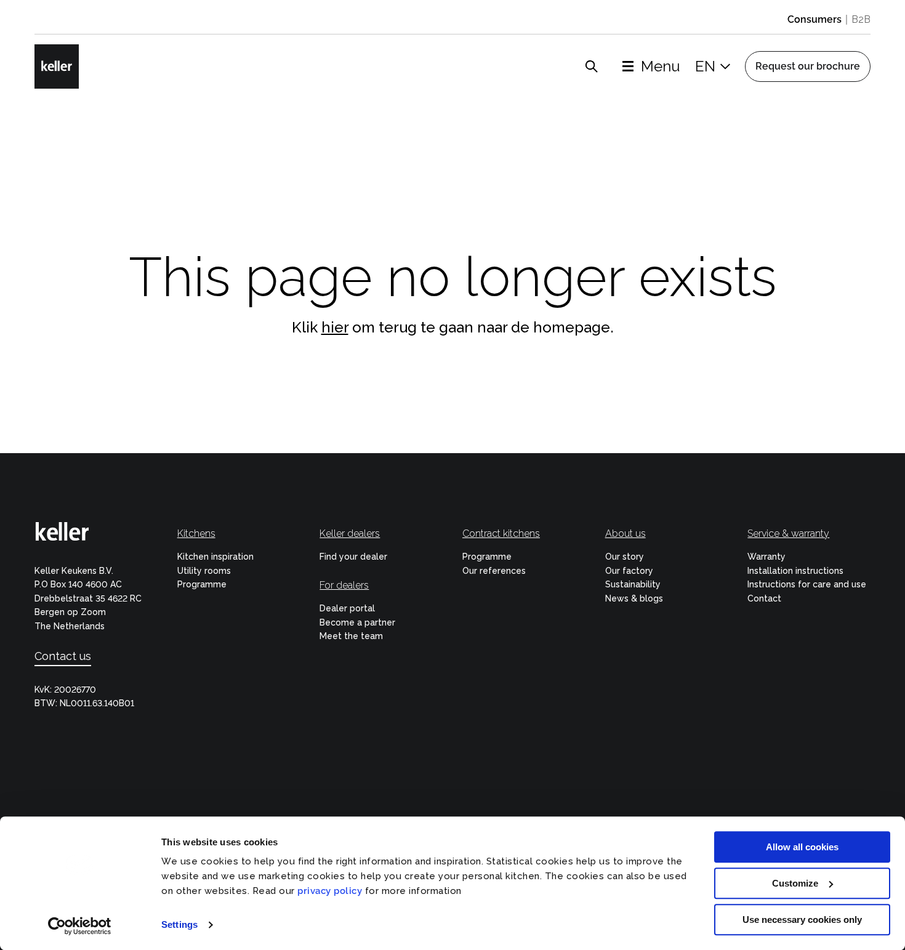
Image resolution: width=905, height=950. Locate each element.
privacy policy (329, 890)
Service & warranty (788, 533)
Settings (179, 925)
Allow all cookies (802, 847)
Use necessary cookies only (802, 919)
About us (625, 533)
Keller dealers (350, 533)
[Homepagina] (56, 66)
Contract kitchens (501, 533)
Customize (795, 883)
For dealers (344, 585)
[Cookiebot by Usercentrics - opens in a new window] (80, 926)
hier (334, 327)
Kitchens (196, 533)
